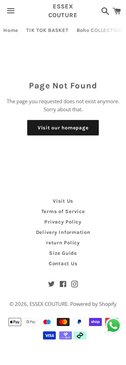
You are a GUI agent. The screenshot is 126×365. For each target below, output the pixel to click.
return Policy (63, 243)
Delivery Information (63, 232)
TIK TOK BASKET (47, 30)
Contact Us (63, 263)
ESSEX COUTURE (62, 10)
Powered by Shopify (93, 303)
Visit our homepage (63, 128)
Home (10, 30)
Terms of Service (63, 211)
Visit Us (63, 201)
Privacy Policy (63, 222)
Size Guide (63, 253)
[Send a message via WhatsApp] (113, 325)
